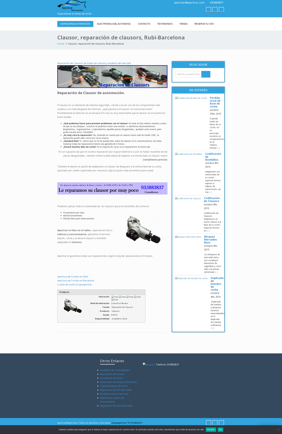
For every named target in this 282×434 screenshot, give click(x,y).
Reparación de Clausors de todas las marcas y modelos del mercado (94, 63)
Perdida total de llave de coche (215, 102)
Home (60, 43)
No (220, 429)
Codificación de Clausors (212, 199)
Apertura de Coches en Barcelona (75, 280)
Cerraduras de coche (111, 378)
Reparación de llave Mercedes (116, 405)
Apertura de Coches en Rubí (72, 276)
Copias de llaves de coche (114, 386)
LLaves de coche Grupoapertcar (74, 284)
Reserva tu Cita (204, 24)
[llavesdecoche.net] (98, 5)
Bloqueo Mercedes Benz (210, 239)
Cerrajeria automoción (75, 24)
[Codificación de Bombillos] (188, 154)
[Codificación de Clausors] (188, 198)
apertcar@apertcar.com (189, 2)
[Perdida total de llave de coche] (191, 98)
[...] (218, 147)
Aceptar (211, 429)
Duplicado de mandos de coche (217, 283)
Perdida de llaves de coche (114, 393)
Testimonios (165, 24)
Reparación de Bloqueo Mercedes (118, 382)
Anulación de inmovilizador (115, 370)
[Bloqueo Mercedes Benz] (188, 236)
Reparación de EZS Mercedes (116, 389)
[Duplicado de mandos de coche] (191, 278)
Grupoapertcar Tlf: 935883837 (126, 422)
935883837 (216, 2)
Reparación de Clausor (112, 374)
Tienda (183, 24)
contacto (144, 24)
